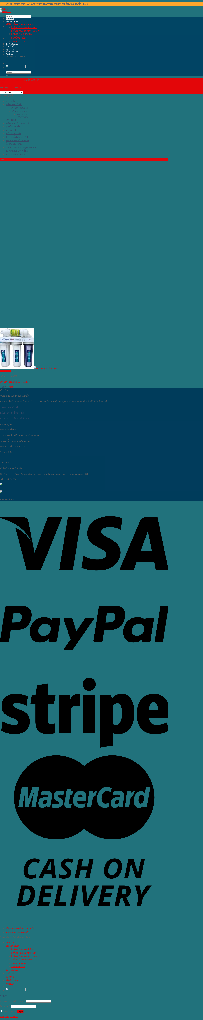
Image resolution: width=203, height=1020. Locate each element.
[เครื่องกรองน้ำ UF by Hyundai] (28, 368)
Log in (20, 1011)
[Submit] (7, 75)
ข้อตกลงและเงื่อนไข (9, 407)
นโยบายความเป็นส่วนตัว (12, 413)
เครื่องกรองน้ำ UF (19, 108)
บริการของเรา (12, 21)
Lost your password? (9, 1016)
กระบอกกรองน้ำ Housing (17, 140)
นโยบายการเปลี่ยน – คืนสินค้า (14, 418)
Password (5, 1006)
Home (2, 80)
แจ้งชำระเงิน (12, 51)
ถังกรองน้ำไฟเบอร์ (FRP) (17, 137)
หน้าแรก (10, 18)
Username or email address (12, 1001)
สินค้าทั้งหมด (12, 44)
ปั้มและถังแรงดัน (14, 144)
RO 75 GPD (22, 114)
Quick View (5, 371)
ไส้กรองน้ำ (11, 120)
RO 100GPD (22, 117)
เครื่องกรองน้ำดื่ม (15, 80)
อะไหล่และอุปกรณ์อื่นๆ (17, 151)
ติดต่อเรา (10, 54)
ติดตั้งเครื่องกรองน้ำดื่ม (22, 24)
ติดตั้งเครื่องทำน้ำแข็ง (21, 34)
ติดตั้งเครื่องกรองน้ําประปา (24, 27)
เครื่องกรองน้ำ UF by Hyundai (14, 382)
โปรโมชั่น (10, 47)
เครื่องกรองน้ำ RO (20, 111)
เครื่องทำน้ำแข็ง (13, 133)
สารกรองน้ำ (11, 130)
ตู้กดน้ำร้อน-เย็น (13, 127)
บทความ (10, 49)
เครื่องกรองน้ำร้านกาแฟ (17, 123)
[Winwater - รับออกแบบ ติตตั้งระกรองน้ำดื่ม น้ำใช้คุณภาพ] (5, 10)
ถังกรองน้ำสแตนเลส (15, 154)
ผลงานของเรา (18, 41)
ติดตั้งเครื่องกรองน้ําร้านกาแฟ (25, 31)
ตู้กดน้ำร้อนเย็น (18, 38)
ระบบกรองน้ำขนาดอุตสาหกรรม (21, 147)
